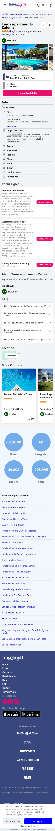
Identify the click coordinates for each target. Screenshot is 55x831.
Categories (7, 672)
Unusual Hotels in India (13, 513)
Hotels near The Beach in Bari (16, 595)
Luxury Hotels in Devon (13, 524)
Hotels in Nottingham (12, 542)
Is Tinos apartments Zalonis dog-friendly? (23, 323)
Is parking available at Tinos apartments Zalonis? (22, 331)
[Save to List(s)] (43, 25)
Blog (4, 680)
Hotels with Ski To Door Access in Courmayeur (24, 536)
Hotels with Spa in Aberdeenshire (18, 565)
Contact (6, 687)
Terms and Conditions (39, 829)
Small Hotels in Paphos (13, 560)
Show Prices (44, 202)
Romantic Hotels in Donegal (15, 601)
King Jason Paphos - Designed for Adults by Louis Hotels (26, 631)
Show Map (11, 356)
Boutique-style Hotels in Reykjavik (18, 606)
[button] (27, 85)
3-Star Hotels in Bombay (13, 583)
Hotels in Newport (11, 618)
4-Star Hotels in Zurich (13, 612)
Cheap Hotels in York (12, 644)
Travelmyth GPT (10, 691)
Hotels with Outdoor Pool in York (17, 548)
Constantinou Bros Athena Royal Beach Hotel (24, 638)
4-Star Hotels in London (13, 501)
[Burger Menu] (4, 5)
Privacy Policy (25, 829)
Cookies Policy (13, 829)
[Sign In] (50, 5)
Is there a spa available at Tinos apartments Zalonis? (24, 314)
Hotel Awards (9, 676)
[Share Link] (50, 25)
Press (5, 668)
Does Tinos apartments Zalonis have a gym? (25, 339)
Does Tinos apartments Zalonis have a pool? (25, 306)
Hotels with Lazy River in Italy (16, 571)
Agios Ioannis (18, 31)
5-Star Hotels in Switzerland (15, 577)
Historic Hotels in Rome (13, 507)
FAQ (4, 684)
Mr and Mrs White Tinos (18, 394)
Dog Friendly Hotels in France (16, 589)
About (5, 664)
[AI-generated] (21, 134)
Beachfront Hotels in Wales (15, 519)
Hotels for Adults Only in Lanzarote (19, 530)
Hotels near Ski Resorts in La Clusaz (19, 554)
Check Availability (27, 93)
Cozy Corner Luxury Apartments (17, 624)
